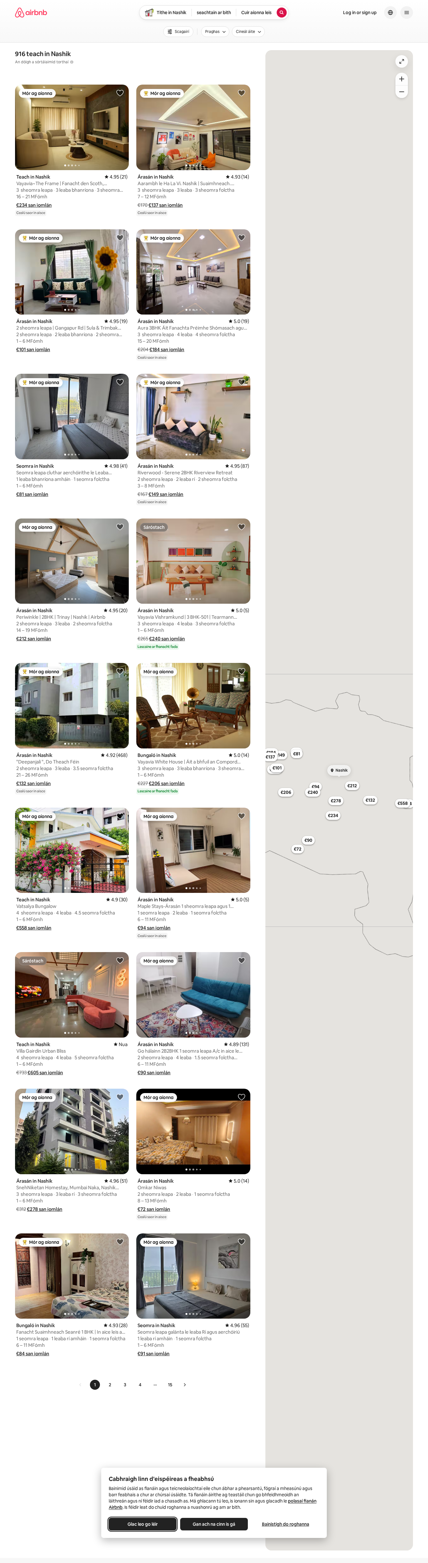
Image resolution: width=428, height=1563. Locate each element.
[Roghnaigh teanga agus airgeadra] (390, 12)
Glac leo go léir (143, 1524)
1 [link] (95, 1385)
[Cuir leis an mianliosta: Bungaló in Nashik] (242, 671)
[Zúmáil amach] (401, 92)
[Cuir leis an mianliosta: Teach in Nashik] (120, 93)
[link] (80, 1385)
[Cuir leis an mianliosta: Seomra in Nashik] (120, 382)
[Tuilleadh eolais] (72, 62)
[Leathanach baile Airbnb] (31, 12)
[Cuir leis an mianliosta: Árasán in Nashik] (242, 93)
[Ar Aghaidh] (184, 1385)
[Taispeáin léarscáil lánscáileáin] (401, 61)
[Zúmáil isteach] (401, 79)
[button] (34, 205)
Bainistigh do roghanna (285, 1524)
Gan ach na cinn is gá (214, 1524)
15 (170, 1385)
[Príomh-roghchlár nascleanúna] (406, 12)
